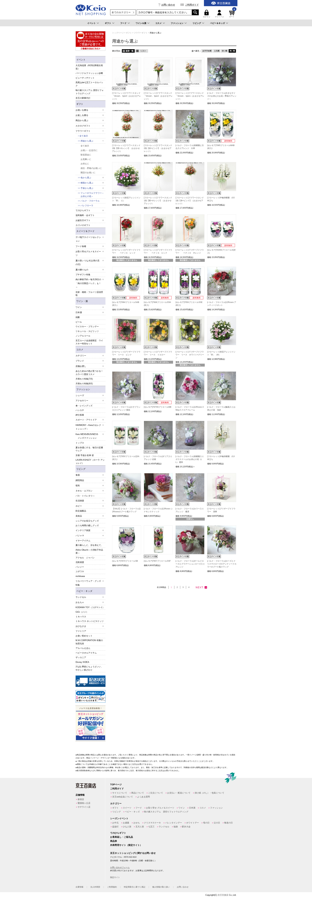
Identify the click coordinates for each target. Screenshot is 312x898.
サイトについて (119, 793)
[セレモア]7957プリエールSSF (158, 561)
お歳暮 (126, 823)
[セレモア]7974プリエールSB (126, 561)
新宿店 (81, 799)
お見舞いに (86, 159)
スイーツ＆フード (85, 231)
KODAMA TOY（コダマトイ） (90, 607)
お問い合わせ (168, 4)
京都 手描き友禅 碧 (85, 455)
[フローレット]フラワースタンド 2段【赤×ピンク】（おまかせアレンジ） (158, 148)
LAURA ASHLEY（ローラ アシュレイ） (90, 461)
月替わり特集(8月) (84, 383)
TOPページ (116, 784)
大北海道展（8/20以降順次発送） (89, 67)
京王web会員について (122, 797)
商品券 (113, 841)
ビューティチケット (85, 78)
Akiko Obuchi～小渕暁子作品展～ (89, 551)
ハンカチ (80, 410)
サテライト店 (84, 807)
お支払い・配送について (178, 793)
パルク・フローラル (90, 201)
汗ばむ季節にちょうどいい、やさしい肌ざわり (89, 668)
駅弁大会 (186, 826)
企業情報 (79, 887)
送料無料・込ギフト (85, 215)
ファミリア (81, 631)
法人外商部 (95, 887)
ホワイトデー (192, 823)
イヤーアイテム (83, 540)
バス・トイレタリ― (85, 496)
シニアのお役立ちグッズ (87, 521)
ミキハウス (81, 616)
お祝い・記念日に (89, 150)
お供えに (85, 163)
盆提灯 (115, 826)
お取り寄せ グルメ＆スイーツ (160, 808)
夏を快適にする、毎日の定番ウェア (89, 449)
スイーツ (127, 808)
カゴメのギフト (83, 225)
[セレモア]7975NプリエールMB (158, 407)
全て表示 (83, 136)
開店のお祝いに (88, 172)
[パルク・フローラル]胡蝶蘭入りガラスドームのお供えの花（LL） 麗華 (190, 459)
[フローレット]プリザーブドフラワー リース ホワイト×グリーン (190, 355)
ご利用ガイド (192, 4)
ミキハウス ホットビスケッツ (90, 621)
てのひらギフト (118, 833)
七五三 (151, 826)
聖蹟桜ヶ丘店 (84, 803)
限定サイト (115, 877)
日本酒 (192, 808)
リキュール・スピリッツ (87, 331)
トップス (80, 443)
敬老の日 (228, 823)
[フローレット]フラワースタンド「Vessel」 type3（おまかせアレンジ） (126, 96)
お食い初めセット (84, 636)
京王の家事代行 (83, 98)
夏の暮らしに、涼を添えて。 (89, 545)
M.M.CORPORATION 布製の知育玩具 (89, 642)
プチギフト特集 (83, 274)
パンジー (80, 567)
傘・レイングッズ (84, 405)
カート (232, 14)
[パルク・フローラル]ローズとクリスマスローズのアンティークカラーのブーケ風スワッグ (221, 564)
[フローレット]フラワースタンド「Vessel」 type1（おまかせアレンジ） (190, 96)
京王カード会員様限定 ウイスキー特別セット (89, 342)
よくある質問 (143, 797)
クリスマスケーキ (152, 823)
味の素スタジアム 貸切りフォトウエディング (90, 92)
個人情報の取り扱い (161, 887)
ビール (79, 322)
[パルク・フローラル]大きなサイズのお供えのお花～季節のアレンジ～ (221, 96)
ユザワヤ (80, 571)
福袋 (176, 826)
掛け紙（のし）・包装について (209, 793)
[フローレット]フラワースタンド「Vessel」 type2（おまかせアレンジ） (158, 96)
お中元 (115, 823)
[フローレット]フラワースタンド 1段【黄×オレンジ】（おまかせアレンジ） (158, 201)
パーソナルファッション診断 (89, 73)
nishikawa (80, 576)
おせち (136, 823)
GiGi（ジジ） (82, 612)
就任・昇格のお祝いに (91, 168)
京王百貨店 (223, 895)
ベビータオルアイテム (86, 653)
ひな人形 (127, 826)
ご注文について (155, 793)
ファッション (177, 23)
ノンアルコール (83, 336)
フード (123, 23)
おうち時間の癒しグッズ (87, 525)
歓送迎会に (86, 154)
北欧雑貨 (80, 562)
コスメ (158, 23)
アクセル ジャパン (85, 557)
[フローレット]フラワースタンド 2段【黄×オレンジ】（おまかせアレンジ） (126, 148)
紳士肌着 (80, 415)
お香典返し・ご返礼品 (121, 837)
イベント (91, 23)
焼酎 (78, 317)
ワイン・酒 (82, 301)
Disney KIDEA (82, 662)
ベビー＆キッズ (217, 23)
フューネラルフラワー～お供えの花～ (92, 194)
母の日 (206, 823)
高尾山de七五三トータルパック (89, 84)
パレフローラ (87, 205)
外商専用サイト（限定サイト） (126, 845)
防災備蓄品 (81, 511)
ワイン (181, 808)
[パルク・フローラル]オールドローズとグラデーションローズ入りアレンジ (190, 564)
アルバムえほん (83, 648)
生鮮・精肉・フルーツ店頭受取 (89, 294)
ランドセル (164, 826)
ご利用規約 (112, 887)
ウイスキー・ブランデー (87, 326)
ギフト (108, 23)
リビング (197, 23)
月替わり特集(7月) (84, 379)
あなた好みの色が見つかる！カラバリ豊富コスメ (89, 373)
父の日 (217, 823)
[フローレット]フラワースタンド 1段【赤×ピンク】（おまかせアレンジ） (190, 201)
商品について (137, 793)
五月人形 (140, 826)
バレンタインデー (173, 823)
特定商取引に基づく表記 (134, 887)
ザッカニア (81, 657)
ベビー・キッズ (84, 591)
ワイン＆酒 (141, 23)
